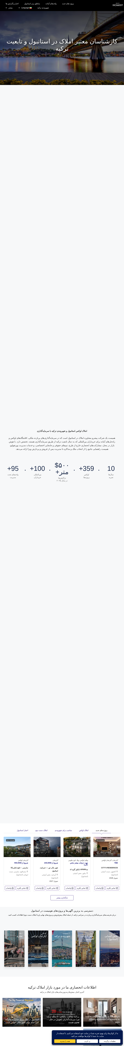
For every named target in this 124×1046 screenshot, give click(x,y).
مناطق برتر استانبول (32, 4)
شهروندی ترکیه (43, 8)
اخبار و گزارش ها (12, 4)
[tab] (101, 830)
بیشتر (10, 8)
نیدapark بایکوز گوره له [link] (79, 869)
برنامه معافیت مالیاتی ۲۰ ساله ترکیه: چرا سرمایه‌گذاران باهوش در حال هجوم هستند (62, 1019)
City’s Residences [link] (109, 868)
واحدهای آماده (51, 4)
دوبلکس (84, 840)
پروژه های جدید (68, 4)
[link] (106, 847)
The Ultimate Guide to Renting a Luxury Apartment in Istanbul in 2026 (104, 1019)
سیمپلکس (78, 840)
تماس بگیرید (111, 888)
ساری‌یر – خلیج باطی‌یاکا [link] (19, 868)
